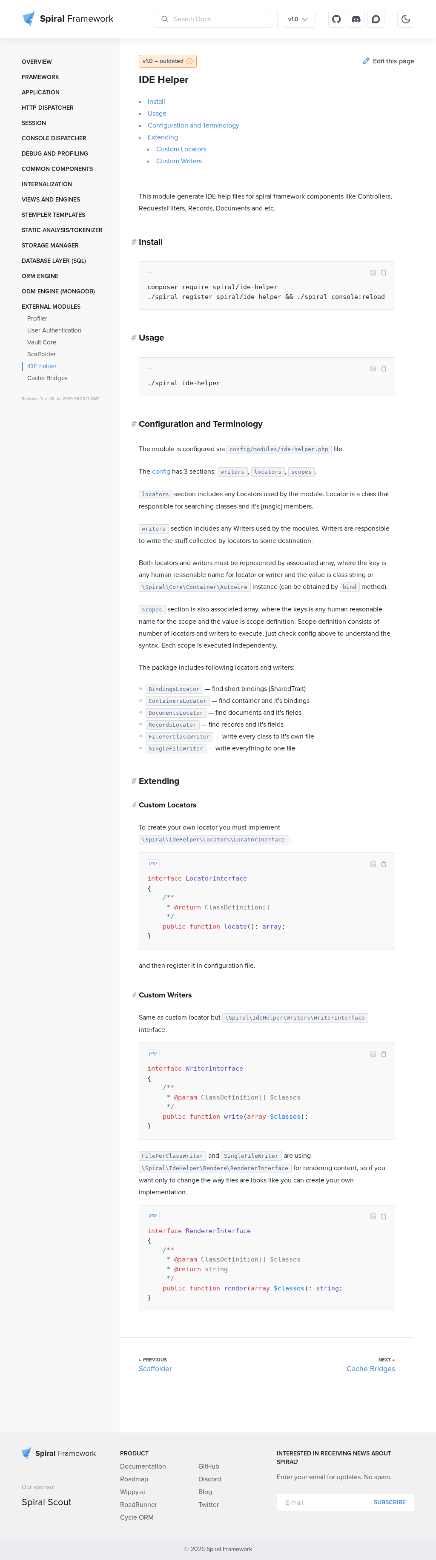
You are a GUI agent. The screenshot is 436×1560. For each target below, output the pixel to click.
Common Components (57, 169)
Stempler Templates (53, 215)
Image (373, 273)
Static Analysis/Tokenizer (62, 230)
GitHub (208, 1466)
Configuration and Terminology (193, 125)
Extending (163, 137)
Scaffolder (41, 354)
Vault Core (41, 342)
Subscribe (390, 1503)
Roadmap (134, 1479)
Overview (37, 62)
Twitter (208, 1504)
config (161, 471)
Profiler (37, 318)
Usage (157, 113)
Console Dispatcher (54, 139)
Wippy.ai (132, 1492)
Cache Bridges (47, 378)
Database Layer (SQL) (54, 261)
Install (156, 101)
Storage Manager (50, 246)
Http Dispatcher (48, 108)
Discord (209, 1479)
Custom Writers (179, 161)
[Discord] (356, 19)
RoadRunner (138, 1504)
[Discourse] (375, 19)
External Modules (51, 307)
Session (34, 123)
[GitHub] (336, 19)
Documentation (143, 1466)
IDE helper (42, 366)
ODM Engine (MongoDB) (58, 292)
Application (41, 93)
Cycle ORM (137, 1517)
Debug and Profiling (55, 154)
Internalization (47, 185)
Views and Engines (51, 200)
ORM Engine (40, 276)
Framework (40, 77)
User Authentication (54, 330)
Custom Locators (181, 149)
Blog (205, 1492)
